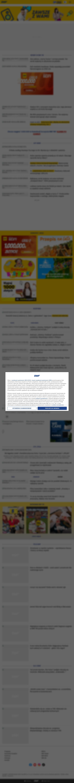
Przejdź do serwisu (52, 408)
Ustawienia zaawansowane (21, 408)
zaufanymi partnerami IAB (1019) (21, 380)
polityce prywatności (41, 398)
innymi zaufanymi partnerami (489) (42, 380)
